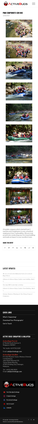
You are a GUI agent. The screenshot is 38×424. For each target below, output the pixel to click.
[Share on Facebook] (5, 247)
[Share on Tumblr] (21, 247)
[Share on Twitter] (9, 247)
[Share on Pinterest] (13, 247)
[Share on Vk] (25, 247)
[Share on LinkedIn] (17, 247)
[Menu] (32, 3)
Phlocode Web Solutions (17, 421)
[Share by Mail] (33, 247)
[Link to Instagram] (31, 419)
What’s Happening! (9, 317)
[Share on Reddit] (29, 247)
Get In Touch (7, 323)
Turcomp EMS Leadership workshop (13, 285)
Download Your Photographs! (13, 320)
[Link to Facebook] (28, 419)
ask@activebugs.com (14, 351)
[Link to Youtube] (34, 419)
